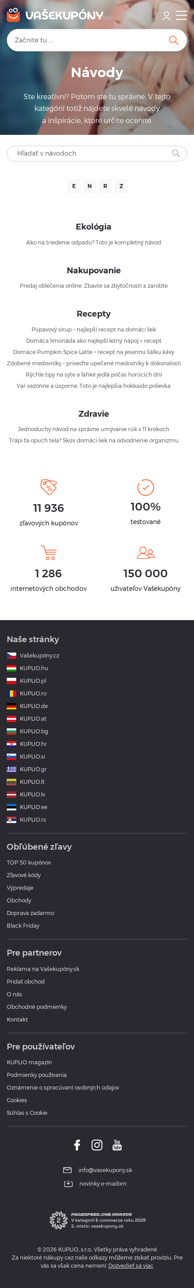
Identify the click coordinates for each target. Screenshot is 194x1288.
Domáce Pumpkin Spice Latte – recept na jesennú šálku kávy (93, 352)
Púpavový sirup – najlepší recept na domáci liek (94, 329)
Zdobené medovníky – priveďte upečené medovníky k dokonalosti (94, 363)
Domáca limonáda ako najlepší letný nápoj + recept (94, 340)
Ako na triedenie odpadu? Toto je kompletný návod (93, 242)
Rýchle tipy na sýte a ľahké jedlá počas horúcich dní (94, 374)
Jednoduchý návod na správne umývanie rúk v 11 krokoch (93, 429)
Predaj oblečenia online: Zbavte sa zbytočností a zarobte (94, 285)
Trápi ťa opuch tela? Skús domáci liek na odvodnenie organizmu (94, 440)
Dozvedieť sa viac (130, 1265)
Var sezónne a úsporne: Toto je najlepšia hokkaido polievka (94, 385)
